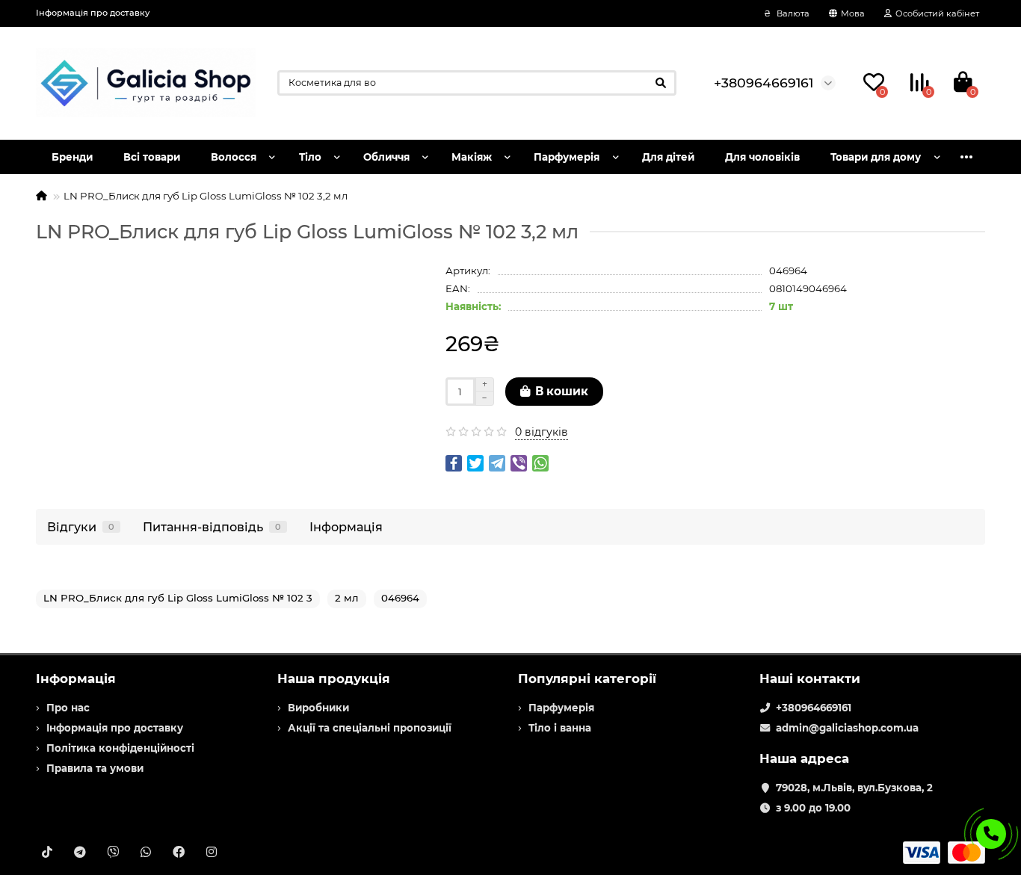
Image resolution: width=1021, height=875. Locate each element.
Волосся (233, 157)
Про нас (68, 708)
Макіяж (471, 157)
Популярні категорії (587, 678)
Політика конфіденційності (120, 748)
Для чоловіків (762, 157)
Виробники (318, 708)
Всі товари (151, 157)
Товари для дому (875, 157)
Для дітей (668, 157)
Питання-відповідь (212, 526)
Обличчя (386, 157)
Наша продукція (333, 678)
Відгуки (80, 526)
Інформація (346, 526)
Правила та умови (95, 768)
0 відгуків (541, 432)
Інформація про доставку (92, 12)
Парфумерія (566, 157)
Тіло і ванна (559, 728)
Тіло (310, 157)
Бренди (72, 157)
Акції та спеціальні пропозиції (369, 728)
